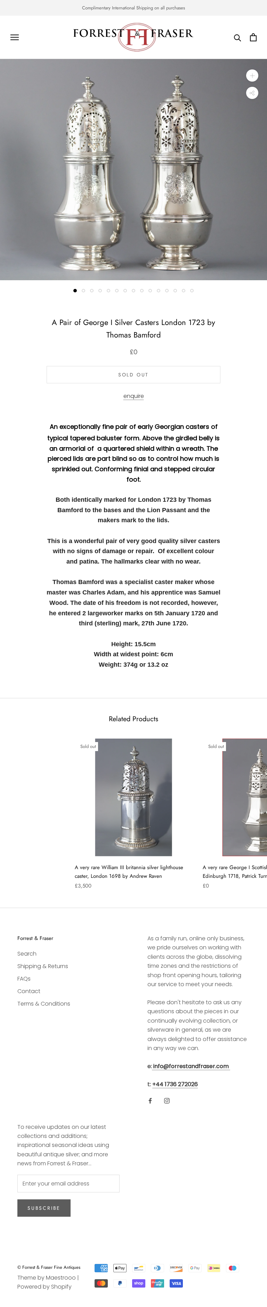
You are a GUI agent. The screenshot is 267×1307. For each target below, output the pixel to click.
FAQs (24, 979)
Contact (28, 991)
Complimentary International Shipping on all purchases (133, 8)
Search (27, 954)
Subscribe (43, 1208)
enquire (133, 396)
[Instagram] (167, 1100)
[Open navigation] (14, 37)
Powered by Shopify (44, 1287)
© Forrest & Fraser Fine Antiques (48, 1267)
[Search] (237, 37)
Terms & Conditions (43, 1004)
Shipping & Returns (42, 966)
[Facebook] (150, 1100)
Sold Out (133, 374)
